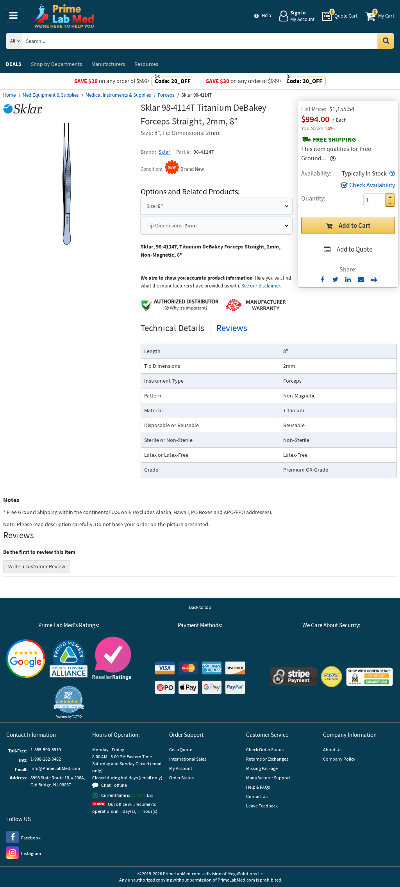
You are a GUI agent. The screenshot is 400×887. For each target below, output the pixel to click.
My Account (180, 768)
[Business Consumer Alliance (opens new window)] (68, 659)
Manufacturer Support (268, 778)
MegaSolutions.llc (244, 873)
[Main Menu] (13, 15)
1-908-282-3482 (45, 759)
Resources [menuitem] (146, 63)
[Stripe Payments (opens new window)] (293, 677)
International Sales (187, 759)
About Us (332, 749)
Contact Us (257, 796)
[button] (391, 173)
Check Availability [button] (372, 185)
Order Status (181, 778)
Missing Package (262, 768)
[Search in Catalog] (386, 41)
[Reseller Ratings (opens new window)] (111, 659)
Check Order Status (265, 749)
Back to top (200, 607)
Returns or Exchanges (267, 759)
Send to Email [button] (361, 279)
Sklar (164, 151)
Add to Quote (354, 249)
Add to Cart (354, 225)
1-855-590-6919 (45, 749)
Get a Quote (180, 749)
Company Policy (339, 759)
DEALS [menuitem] (13, 63)
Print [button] (374, 279)
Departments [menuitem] (56, 63)
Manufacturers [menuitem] (108, 63)
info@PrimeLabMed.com (55, 768)
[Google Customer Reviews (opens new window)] (25, 659)
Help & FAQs (258, 787)
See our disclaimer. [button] (261, 285)
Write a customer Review (36, 566)
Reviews (231, 328)
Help (266, 15)
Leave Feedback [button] (262, 806)
